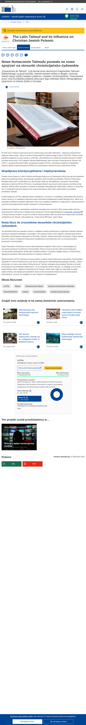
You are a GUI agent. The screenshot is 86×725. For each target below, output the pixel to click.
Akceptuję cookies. (27, 721)
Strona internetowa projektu (28, 368)
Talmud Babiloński (10, 292)
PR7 (27, 22)
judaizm (25, 292)
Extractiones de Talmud (34, 286)
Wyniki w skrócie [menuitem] (23, 47)
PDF (34, 464)
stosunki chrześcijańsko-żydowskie (61, 286)
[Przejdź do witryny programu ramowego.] (5, 38)
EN (8, 55)
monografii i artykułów (73, 212)
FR (17, 55)
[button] (72, 9)
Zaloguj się (67, 9)
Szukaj (77, 9)
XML (13, 464)
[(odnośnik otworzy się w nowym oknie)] (9, 8)
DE (3, 55)
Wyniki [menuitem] (47, 47)
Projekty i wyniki (16, 22)
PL (26, 55)
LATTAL (6, 286)
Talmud (17, 286)
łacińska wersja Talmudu (60, 292)
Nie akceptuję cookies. (58, 721)
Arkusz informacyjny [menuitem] (9, 47)
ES (12, 55)
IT (21, 55)
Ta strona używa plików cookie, (22, 716)
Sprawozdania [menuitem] (35, 47)
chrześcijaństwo (40, 292)
